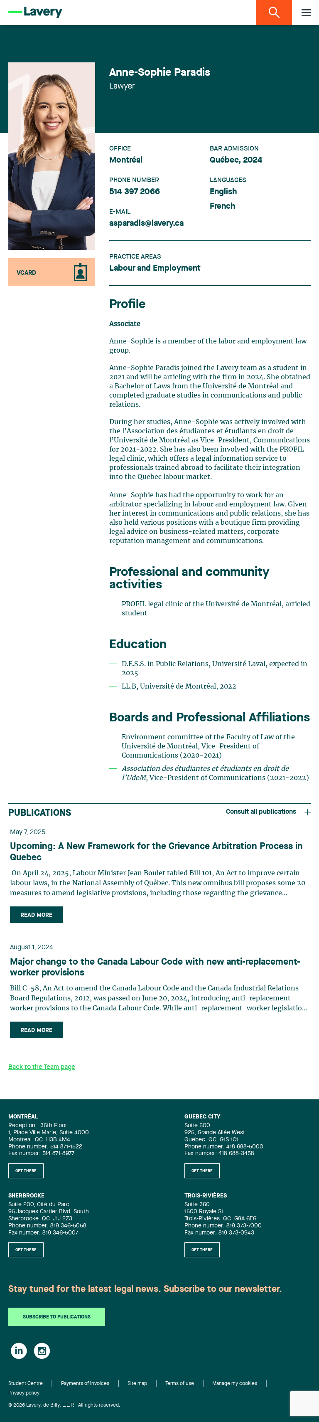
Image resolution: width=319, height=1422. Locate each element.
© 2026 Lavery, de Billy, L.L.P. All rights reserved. (64, 1405)
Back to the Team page (41, 1067)
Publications (39, 813)
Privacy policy (23, 1393)
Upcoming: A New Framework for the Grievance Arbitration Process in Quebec (156, 852)
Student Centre (25, 1383)
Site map (137, 1383)
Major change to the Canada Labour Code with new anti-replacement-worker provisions (155, 968)
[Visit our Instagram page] (42, 1351)
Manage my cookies (234, 1383)
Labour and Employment (155, 268)
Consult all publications (261, 812)
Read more (36, 915)
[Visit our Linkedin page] (19, 1351)
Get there (26, 1171)
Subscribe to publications (57, 1317)
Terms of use (179, 1383)
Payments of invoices (85, 1383)
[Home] (35, 12)
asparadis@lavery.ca (146, 224)
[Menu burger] (306, 13)
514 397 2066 (134, 192)
